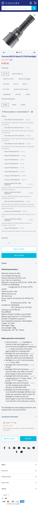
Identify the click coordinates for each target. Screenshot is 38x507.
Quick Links (5, 482)
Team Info (5, 470)
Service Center (6, 476)
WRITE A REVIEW (10, 439)
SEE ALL (28, 438)
